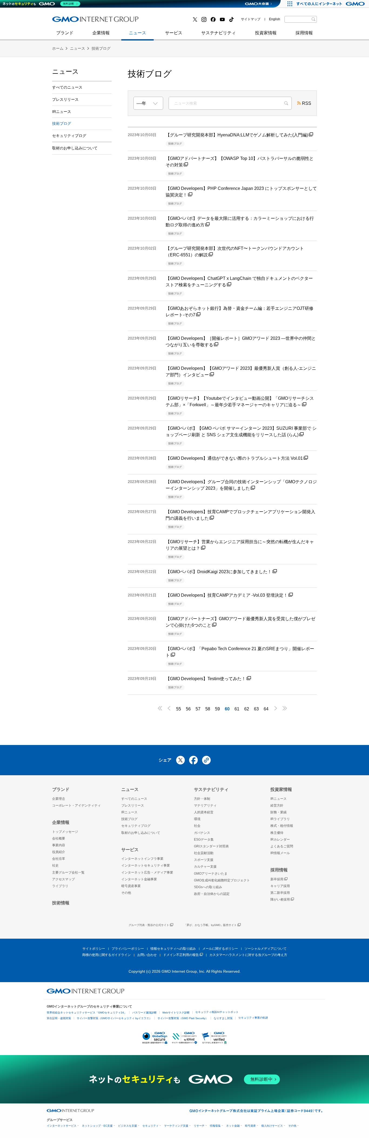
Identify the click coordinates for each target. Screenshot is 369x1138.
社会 (197, 826)
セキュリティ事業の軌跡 (253, 1017)
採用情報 (304, 33)
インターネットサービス (61, 1125)
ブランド (64, 33)
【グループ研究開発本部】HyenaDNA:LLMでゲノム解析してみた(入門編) (237, 135)
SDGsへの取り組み (208, 887)
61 (236, 709)
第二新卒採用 (71, 21)
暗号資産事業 (131, 886)
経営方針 (276, 805)
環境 (197, 819)
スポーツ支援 (203, 860)
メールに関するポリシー (220, 949)
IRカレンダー (280, 839)
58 (207, 709)
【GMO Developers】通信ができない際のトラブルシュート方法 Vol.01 (234, 458)
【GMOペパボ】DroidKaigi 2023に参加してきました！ (219, 571)
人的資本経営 (203, 812)
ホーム (57, 48)
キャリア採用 (280, 886)
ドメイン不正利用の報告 (181, 955)
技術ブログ (68, 21)
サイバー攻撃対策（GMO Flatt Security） (182, 1018)
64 (266, 709)
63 (256, 709)
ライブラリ (60, 886)
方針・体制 (202, 799)
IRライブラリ (280, 819)
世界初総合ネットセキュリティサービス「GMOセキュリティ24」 (87, 1012)
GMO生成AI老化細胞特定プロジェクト (222, 880)
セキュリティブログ (169, 21)
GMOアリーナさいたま (210, 873)
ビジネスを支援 (127, 1125)
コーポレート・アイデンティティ (76, 805)
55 (178, 709)
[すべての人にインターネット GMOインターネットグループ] (331, 4)
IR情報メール (280, 853)
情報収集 (215, 1125)
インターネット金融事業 (173, 21)
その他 (126, 893)
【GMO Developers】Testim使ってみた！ (206, 678)
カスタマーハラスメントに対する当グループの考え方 (248, 955)
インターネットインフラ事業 (142, 859)
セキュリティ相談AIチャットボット (217, 1012)
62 (246, 709)
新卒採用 (276, 879)
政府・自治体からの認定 (212, 894)
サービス (173, 33)
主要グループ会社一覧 (68, 872)
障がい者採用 (280, 899)
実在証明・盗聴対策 (59, 1018)
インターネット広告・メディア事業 (147, 872)
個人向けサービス (272, 1125)
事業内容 (58, 845)
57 (198, 709)
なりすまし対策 (223, 1018)
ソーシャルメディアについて (265, 949)
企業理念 (58, 799)
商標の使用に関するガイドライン (106, 955)
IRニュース (61, 111)
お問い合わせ (147, 955)
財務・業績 (278, 812)
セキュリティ (150, 1125)
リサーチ (199, 1125)
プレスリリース (65, 99)
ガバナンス (202, 833)
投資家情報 (266, 33)
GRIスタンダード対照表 (211, 846)
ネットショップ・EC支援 (97, 1125)
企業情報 (101, 33)
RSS (306, 103)
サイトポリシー (93, 949)
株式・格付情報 (281, 826)
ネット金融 (233, 1125)
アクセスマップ (63, 879)
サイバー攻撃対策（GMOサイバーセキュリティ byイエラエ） (114, 1018)
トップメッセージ (65, 832)
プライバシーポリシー (128, 949)
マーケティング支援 (176, 1125)
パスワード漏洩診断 (144, 1012)
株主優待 (276, 833)
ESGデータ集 (204, 839)
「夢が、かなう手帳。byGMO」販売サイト (210, 925)
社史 (131, 21)
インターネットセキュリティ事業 (90, 21)
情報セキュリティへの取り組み (173, 949)
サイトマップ (250, 19)
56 (188, 709)
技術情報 (60, 903)
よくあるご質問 (281, 846)
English (274, 19)
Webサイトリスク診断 (176, 1012)
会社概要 (58, 838)
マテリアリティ (205, 805)
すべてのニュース (67, 87)
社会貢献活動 (203, 853)
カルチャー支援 (205, 866)
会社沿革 (58, 859)
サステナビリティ (218, 33)
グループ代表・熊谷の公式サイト (149, 925)
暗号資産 (250, 1125)
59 (217, 709)
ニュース (137, 33)
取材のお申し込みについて (75, 148)
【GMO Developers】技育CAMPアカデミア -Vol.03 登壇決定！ (227, 595)
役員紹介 (58, 852)
